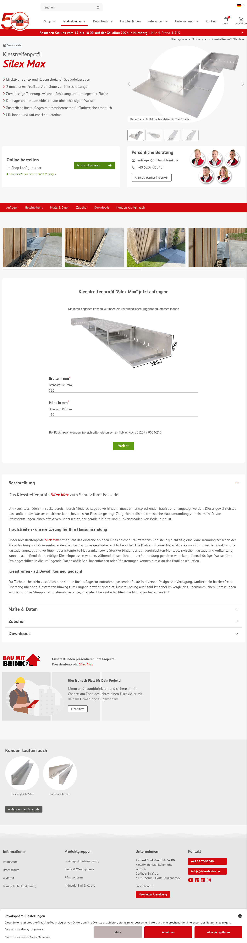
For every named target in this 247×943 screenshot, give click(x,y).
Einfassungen (199, 39)
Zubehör (81, 207)
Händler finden (130, 21)
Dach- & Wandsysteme (79, 869)
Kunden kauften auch (130, 207)
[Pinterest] (197, 881)
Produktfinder (72, 21)
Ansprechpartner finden (149, 177)
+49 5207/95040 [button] (202, 861)
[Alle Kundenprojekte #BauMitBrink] (21, 660)
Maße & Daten (59, 207)
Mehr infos (77, 709)
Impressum (10, 862)
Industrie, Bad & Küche (80, 885)
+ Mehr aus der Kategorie (23, 809)
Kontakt (211, 21)
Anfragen (12, 207)
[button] (241, 5)
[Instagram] (209, 881)
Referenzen (156, 21)
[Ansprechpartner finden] (215, 167)
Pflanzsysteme (179, 39)
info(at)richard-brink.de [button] (205, 871)
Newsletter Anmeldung (153, 894)
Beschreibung (34, 207)
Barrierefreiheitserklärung (19, 886)
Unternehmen (185, 21)
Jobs (227, 20)
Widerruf (8, 878)
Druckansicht (14, 45)
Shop (47, 21)
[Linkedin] (203, 881)
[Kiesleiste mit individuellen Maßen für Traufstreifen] (186, 82)
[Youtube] (191, 881)
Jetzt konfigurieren (88, 165)
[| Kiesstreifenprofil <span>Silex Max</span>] (32, 247)
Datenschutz (11, 870)
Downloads (101, 21)
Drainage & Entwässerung (82, 861)
